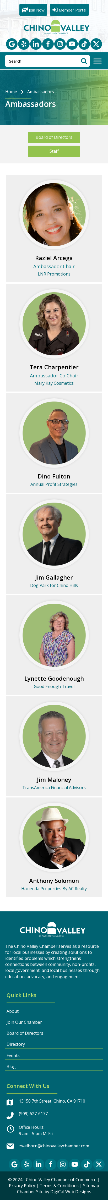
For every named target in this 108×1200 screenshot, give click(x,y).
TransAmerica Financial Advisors (54, 787)
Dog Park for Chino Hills (54, 585)
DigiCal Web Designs (70, 1192)
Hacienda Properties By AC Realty (54, 888)
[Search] (84, 61)
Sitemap (91, 1185)
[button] (12, 44)
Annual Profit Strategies (54, 484)
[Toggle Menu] (97, 61)
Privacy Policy (22, 1185)
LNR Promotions (54, 274)
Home (11, 92)
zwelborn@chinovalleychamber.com (54, 1146)
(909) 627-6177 (33, 1113)
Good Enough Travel (54, 686)
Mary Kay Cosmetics (54, 383)
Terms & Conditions (59, 1185)
